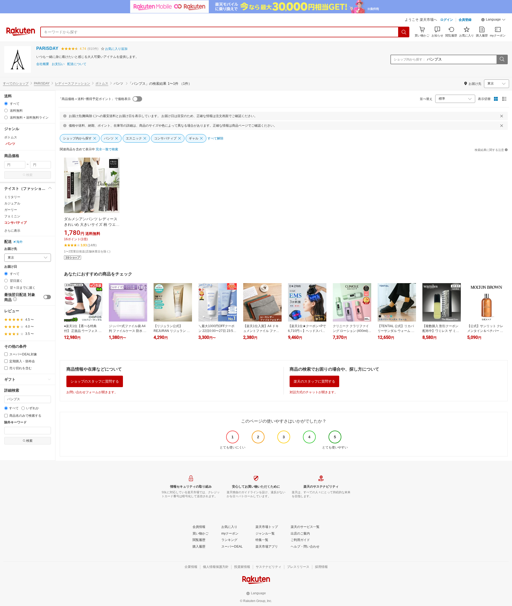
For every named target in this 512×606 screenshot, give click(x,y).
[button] (493, 20)
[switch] (47, 297)
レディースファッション (72, 83)
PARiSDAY (47, 48)
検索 (29, 175)
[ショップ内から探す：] (502, 59)
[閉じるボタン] (501, 116)
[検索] (404, 32)
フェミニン (12, 216)
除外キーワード (15, 422)
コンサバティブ (15, 222)
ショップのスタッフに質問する (94, 381)
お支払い (58, 64)
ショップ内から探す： (410, 59)
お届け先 (10, 249)
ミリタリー (12, 197)
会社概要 (42, 64)
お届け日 (10, 266)
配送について (76, 64)
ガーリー (10, 210)
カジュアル (12, 203)
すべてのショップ (16, 83)
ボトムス (101, 83)
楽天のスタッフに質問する (314, 381)
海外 (19, 242)
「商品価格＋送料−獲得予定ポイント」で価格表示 (94, 99)
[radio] (6, 103)
